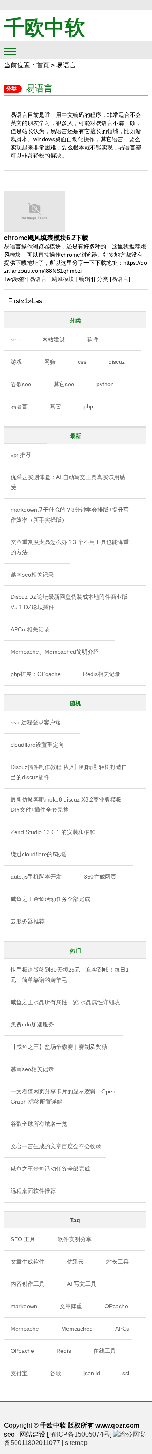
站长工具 (117, 1261)
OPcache (116, 1306)
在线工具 (104, 1351)
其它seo (64, 384)
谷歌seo (21, 384)
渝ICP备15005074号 (80, 1434)
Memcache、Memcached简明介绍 (55, 651)
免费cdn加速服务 (32, 1024)
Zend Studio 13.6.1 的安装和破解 (53, 832)
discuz (117, 362)
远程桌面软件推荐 (33, 1191)
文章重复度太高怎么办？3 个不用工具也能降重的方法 (70, 547)
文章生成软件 (28, 1261)
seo (15, 339)
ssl (125, 1373)
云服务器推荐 (28, 921)
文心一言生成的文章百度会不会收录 (56, 1146)
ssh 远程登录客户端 (36, 722)
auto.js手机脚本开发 (36, 876)
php (88, 406)
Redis (63, 1351)
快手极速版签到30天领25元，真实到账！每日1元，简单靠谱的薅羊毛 (70, 974)
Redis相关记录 (101, 674)
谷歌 (55, 1373)
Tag (75, 1220)
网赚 (50, 362)
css (82, 362)
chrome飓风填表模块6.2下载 (46, 237)
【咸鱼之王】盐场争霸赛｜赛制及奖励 (59, 1047)
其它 (55, 406)
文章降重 (71, 1306)
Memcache (25, 1328)
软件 (92, 339)
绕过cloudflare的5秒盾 (39, 854)
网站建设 (53, 339)
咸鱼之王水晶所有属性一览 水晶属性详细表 (65, 1002)
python (105, 384)
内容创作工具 (28, 1284)
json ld (91, 1373)
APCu (122, 1328)
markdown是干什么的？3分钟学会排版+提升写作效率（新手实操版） (70, 514)
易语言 (39, 279)
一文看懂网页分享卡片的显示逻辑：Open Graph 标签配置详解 (63, 1096)
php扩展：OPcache (36, 674)
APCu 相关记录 (30, 629)
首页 (42, 65)
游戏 (16, 362)
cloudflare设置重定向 (37, 744)
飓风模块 (62, 279)
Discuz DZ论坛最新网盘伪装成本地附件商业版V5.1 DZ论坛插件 (69, 602)
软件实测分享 (75, 1239)
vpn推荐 (21, 455)
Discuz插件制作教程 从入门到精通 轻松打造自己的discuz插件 (69, 772)
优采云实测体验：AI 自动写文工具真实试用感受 (68, 482)
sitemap (76, 1442)
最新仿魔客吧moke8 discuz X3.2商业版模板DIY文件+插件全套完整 (66, 804)
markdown (24, 1306)
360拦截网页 (100, 876)
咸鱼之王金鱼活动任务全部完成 (50, 899)
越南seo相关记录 (32, 574)
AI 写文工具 (81, 1284)
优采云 (75, 1261)
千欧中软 (44, 27)
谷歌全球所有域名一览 (39, 1124)
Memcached (77, 1328)
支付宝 (19, 1373)
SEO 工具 (23, 1239)
